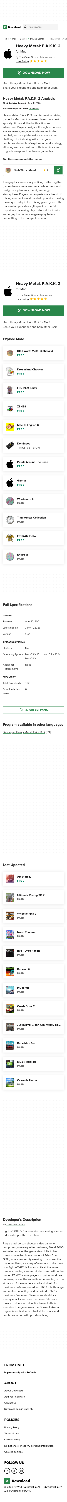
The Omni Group (15, 1224)
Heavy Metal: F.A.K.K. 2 (38, 48)
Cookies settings (13, 1451)
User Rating (22, 61)
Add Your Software (14, 1396)
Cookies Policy (12, 1439)
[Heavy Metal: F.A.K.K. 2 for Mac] (8, 54)
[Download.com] (12, 27)
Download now (36, 73)
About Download (13, 1390)
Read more (34, 108)
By (27, 57)
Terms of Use (11, 1433)
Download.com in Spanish (18, 1409)
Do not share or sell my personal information (29, 1445)
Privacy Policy (11, 1427)
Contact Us (10, 1402)
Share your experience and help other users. (30, 88)
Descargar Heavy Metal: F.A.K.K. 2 (24, 732)
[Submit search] (25, 27)
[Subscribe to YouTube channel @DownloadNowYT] (21, 1471)
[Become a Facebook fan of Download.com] (7, 1471)
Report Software (36, 709)
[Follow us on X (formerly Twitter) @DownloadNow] (14, 1471)
